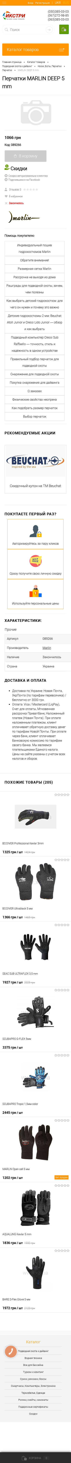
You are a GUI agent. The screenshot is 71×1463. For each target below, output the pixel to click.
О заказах (35, 391)
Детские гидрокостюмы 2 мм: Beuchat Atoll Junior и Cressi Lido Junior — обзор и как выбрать (34, 322)
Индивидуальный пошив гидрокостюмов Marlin (34, 248)
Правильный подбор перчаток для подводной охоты (34, 362)
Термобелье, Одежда (33, 1392)
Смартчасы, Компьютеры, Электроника (33, 1385)
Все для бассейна (33, 1365)
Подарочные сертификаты (33, 1406)
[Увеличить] (35, 113)
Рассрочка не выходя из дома (34, 277)
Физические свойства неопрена (34, 399)
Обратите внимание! (34, 260)
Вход (30, 3)
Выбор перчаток (34, 416)
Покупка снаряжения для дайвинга (34, 382)
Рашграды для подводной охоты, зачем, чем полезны (34, 289)
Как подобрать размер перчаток (35, 408)
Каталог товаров (23, 49)
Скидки (33, 1413)
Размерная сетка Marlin (34, 269)
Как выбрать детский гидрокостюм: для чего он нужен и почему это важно (34, 304)
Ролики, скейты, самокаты (33, 1399)
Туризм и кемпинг (33, 1372)
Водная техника (33, 1358)
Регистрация (42, 3)
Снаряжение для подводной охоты (34, 374)
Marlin (47, 648)
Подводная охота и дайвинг (33, 1351)
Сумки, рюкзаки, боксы (33, 1379)
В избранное (16, 196)
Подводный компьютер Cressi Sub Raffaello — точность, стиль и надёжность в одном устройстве (34, 344)
